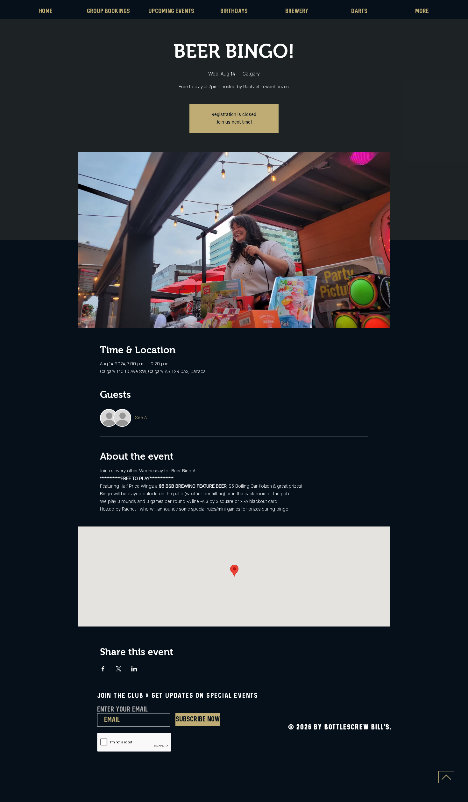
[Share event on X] (119, 668)
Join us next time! (234, 122)
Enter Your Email (122, 709)
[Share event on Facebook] (103, 668)
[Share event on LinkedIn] (134, 668)
